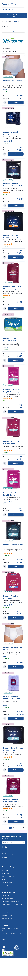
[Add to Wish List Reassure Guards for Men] (4, 566)
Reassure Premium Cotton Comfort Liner (11, 801)
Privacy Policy (6, 912)
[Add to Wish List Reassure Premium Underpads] (4, 617)
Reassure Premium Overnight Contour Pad (12, 185)
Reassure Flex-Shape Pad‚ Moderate (11, 494)
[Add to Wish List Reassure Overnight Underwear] (4, 154)
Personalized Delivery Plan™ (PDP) (12, 904)
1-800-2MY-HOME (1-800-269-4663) (12, 933)
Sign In (11, 4)
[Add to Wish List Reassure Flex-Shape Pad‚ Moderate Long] (4, 411)
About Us (5, 857)
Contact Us (5, 873)
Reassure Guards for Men (13, 544)
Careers (4, 860)
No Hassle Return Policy (9, 898)
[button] (13, 30)
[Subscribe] (23, 842)
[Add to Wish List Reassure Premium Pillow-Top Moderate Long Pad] (4, 718)
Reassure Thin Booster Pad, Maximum (12, 442)
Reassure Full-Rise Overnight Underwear (12, 236)
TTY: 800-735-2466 (7, 936)
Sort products (6, 48)
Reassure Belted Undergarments (9, 339)
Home (4, 21)
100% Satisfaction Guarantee (11, 901)
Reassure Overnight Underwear (11, 133)
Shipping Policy (6, 895)
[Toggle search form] (8, 4)
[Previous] (2, 15)
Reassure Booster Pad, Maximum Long (12, 288)
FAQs (3, 879)
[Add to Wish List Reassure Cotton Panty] (4, 102)
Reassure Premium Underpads (10, 597)
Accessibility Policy (7, 915)
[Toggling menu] (22, 9)
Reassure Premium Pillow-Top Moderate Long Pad (11, 698)
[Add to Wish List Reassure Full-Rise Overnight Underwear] (4, 257)
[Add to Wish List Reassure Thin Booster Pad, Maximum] (4, 463)
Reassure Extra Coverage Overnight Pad (13, 749)
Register (16, 4)
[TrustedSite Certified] (8, 953)
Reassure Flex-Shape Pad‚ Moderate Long (11, 391)
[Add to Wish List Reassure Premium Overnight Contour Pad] (4, 205)
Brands (10, 21)
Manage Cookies (7, 918)
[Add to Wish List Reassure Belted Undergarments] (4, 360)
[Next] (24, 15)
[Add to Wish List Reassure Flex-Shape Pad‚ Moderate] (4, 514)
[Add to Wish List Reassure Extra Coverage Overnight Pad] (4, 770)
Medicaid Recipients (8, 876)
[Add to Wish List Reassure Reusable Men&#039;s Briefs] (4, 666)
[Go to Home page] (4, 4)
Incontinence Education (9, 882)
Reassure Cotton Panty (12, 80)
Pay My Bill (5, 885)
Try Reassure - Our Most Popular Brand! (14, 15)
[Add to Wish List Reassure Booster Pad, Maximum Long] (4, 308)
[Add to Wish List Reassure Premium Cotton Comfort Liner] (4, 821)
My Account (5, 870)
